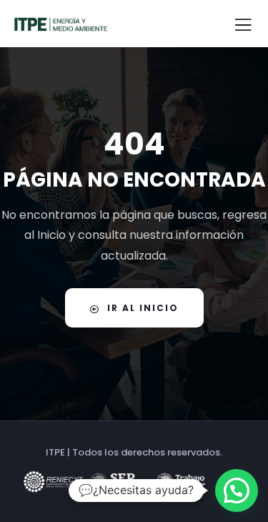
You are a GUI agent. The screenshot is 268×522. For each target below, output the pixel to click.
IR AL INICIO (143, 308)
